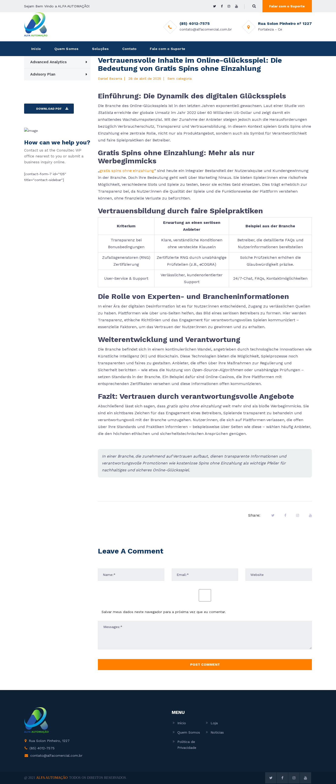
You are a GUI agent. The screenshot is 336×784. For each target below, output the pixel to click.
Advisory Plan (42, 74)
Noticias (217, 732)
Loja (214, 723)
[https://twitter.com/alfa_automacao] (214, 6)
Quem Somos (66, 49)
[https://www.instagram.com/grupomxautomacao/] (229, 6)
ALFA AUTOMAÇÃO (52, 778)
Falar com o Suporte (287, 6)
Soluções (100, 49)
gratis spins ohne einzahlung (127, 170)
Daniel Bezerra (110, 78)
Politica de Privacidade (186, 745)
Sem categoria (180, 78)
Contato (129, 49)
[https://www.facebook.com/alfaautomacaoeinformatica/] (222, 6)
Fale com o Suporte (167, 49)
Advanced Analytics (48, 62)
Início (36, 49)
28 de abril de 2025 (144, 78)
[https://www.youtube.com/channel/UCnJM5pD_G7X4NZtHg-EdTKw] (236, 6)
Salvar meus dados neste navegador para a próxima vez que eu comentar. (164, 612)
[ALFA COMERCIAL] (35, 24)
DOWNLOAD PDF (49, 108)
